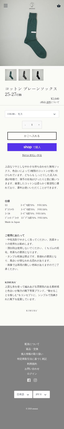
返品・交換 (32, 349)
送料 (48, 102)
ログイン (32, 373)
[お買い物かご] (59, 6)
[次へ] (59, 75)
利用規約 (32, 364)
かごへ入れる (32, 136)
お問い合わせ (32, 368)
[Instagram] (35, 380)
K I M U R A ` (32, 311)
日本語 (20, 394)
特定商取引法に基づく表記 (32, 359)
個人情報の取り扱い (32, 354)
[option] (11, 75)
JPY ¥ (39, 394)
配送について (32, 344)
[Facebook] (29, 380)
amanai (35, 409)
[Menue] (5, 6)
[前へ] (5, 75)
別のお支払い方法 (32, 155)
